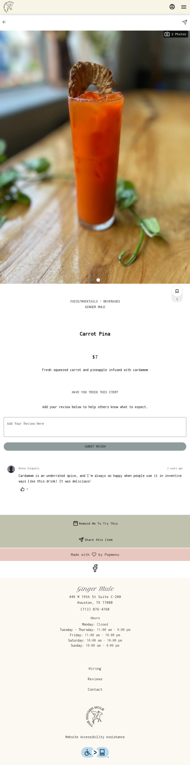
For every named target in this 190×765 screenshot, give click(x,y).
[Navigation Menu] (184, 7)
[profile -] (172, 6)
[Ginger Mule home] (24, 7)
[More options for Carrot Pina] (177, 291)
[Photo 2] (98, 280)
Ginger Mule (95, 716)
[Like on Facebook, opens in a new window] (95, 570)
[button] (5, 22)
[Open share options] (184, 22)
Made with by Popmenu (61, 554)
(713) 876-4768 (95, 609)
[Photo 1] (92, 280)
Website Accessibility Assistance (95, 737)
